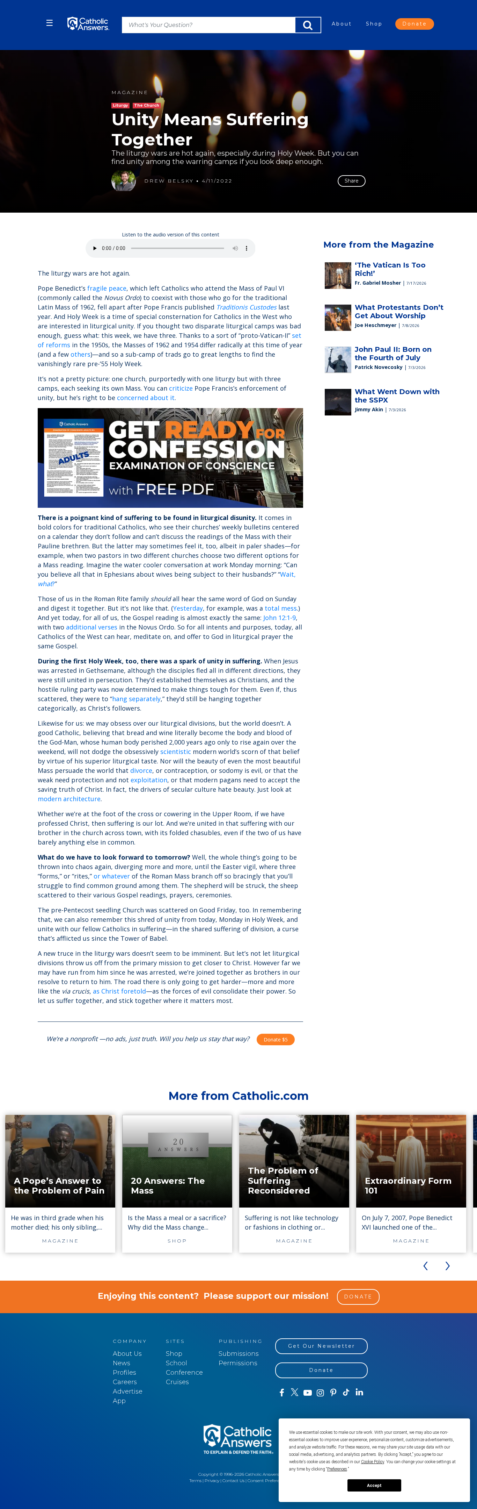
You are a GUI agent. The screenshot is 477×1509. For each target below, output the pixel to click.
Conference (184, 1372)
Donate (414, 24)
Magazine (129, 92)
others (80, 354)
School (176, 1363)
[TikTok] (346, 1393)
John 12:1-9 (279, 617)
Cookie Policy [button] (372, 1461)
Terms (195, 1480)
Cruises (177, 1382)
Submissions (239, 1354)
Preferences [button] (337, 1469)
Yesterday (188, 608)
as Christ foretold (119, 991)
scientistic (175, 751)
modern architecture (69, 799)
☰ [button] (49, 23)
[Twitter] (294, 1393)
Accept (374, 1485)
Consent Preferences (268, 1480)
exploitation (149, 780)
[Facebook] (281, 1393)
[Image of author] (123, 181)
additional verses (91, 627)
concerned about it (146, 397)
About (342, 24)
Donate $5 (276, 1039)
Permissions (238, 1363)
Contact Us (233, 1480)
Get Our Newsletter (321, 1346)
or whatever (112, 876)
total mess (281, 608)
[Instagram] (320, 1393)
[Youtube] (307, 1393)
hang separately (136, 699)
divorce (141, 770)
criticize (181, 388)
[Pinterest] (333, 1393)
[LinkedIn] (359, 1392)
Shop (374, 24)
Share (352, 181)
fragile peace (106, 288)
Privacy (212, 1480)
